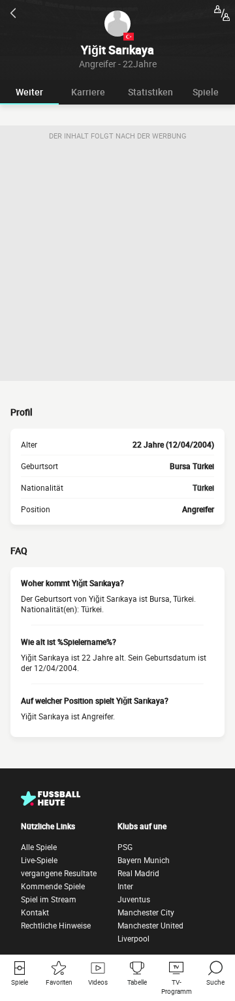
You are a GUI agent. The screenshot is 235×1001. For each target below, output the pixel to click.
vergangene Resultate (59, 873)
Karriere (88, 92)
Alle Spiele (39, 847)
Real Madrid (138, 873)
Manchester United (150, 925)
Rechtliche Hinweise (56, 925)
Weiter (29, 92)
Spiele (206, 92)
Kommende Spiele (53, 886)
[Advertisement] (117, 263)
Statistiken (150, 92)
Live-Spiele (39, 860)
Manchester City (146, 912)
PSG (125, 847)
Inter (125, 886)
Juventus (134, 899)
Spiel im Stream (48, 899)
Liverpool (133, 938)
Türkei (203, 487)
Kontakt (35, 912)
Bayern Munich (144, 860)
